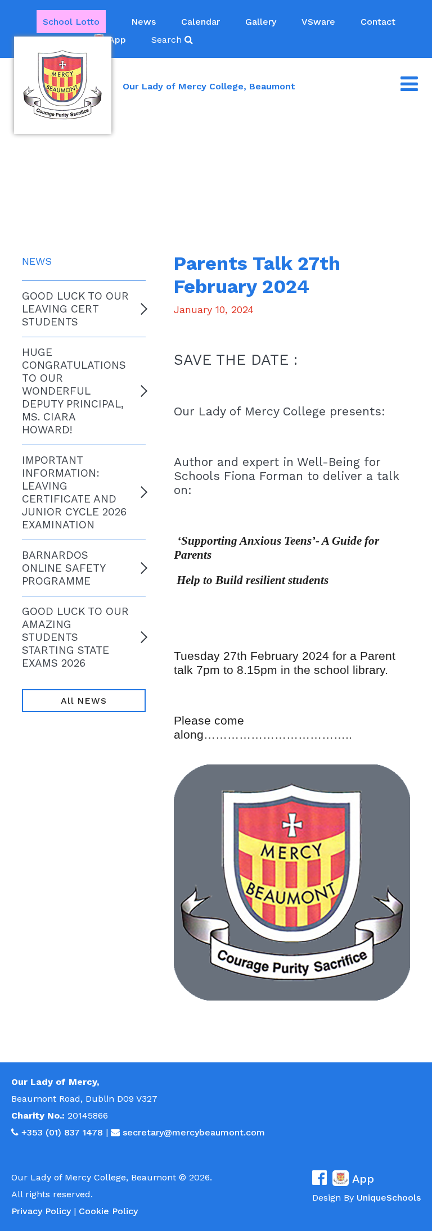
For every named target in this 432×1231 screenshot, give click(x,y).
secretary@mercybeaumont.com (194, 1132)
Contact (378, 21)
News (143, 21)
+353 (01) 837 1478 (62, 1132)
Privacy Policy (41, 1211)
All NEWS (83, 700)
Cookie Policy (108, 1211)
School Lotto (71, 21)
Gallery (260, 21)
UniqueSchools (389, 1197)
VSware (318, 21)
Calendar (200, 21)
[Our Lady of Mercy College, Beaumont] (62, 85)
